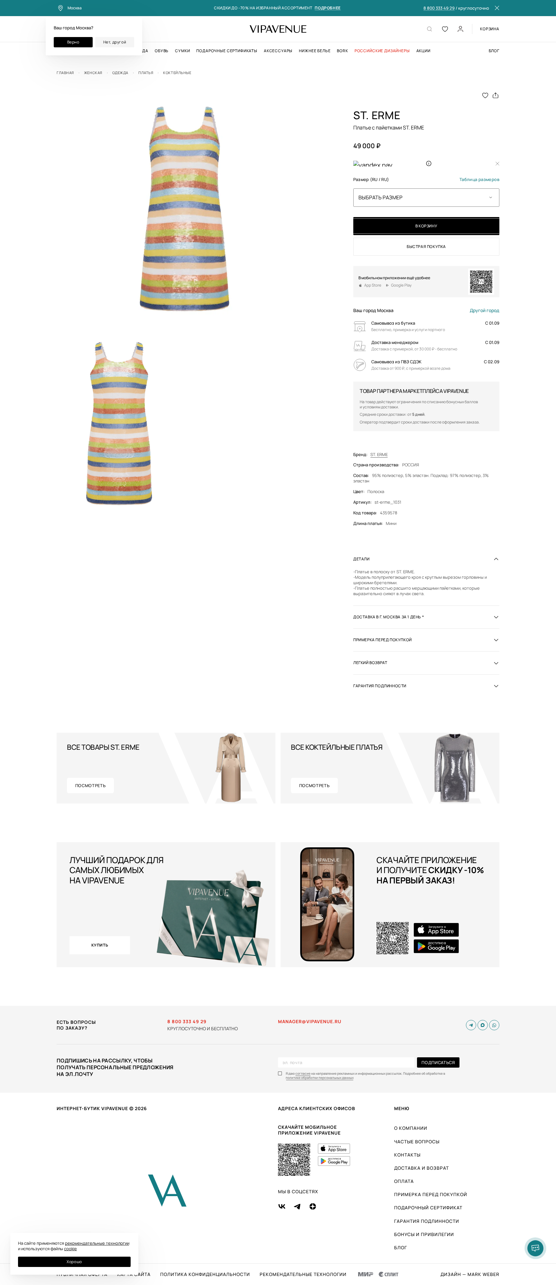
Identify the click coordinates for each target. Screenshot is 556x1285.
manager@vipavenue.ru (309, 1021)
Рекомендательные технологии (303, 1274)
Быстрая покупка (426, 246)
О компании (410, 1128)
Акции (423, 50)
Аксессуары (278, 50)
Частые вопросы (417, 1141)
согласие (302, 1073)
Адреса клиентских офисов (316, 1108)
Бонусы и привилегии (424, 1234)
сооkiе (70, 1249)
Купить (99, 945)
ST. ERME (379, 454)
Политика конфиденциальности (205, 1274)
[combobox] (426, 197)
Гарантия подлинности (426, 1221)
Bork (342, 50)
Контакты (407, 1155)
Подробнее (327, 8)
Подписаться (438, 1062)
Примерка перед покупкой (430, 1194)
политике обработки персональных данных (320, 1078)
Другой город (484, 310)
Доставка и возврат (421, 1168)
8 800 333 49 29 (439, 8)
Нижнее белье (314, 50)
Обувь (162, 50)
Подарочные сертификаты (226, 50)
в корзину (426, 226)
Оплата (404, 1181)
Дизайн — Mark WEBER (469, 1274)
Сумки (182, 50)
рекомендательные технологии (97, 1243)
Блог (494, 50)
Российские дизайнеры (382, 50)
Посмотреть (90, 785)
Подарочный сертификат (428, 1207)
